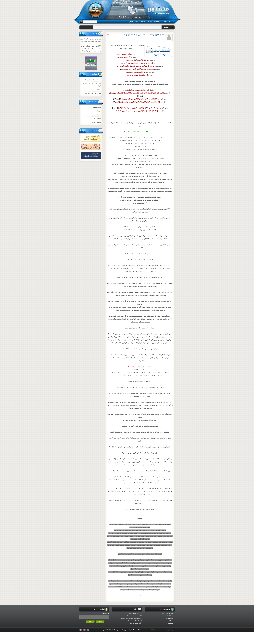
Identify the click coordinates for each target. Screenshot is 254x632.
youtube (84, 630)
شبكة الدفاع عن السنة (167, 613)
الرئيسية (171, 21)
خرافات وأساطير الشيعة (134, 613)
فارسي (131, 21)
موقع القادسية (97, 107)
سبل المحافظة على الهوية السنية (92, 79)
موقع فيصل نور (96, 114)
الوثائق (143, 21)
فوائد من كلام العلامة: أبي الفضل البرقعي (131, 618)
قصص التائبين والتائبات (156, 34)
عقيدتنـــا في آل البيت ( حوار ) (92, 89)
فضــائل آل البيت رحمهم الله (93, 93)
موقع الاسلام (97, 118)
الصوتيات (157, 21)
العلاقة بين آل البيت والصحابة (133, 615)
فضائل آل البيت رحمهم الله (134, 620)
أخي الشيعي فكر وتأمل (135, 623)
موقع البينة (98, 111)
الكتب (164, 21)
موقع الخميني (170, 620)
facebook (81, 630)
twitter (88, 630)
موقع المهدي (170, 623)
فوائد (136, 21)
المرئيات (149, 21)
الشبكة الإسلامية (96, 122)
